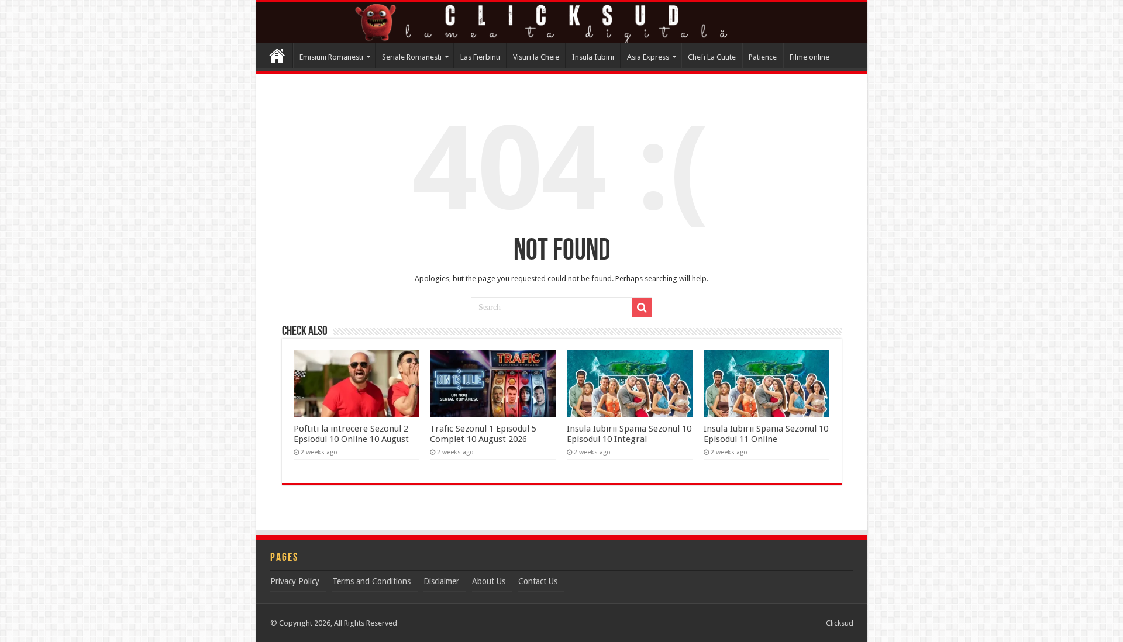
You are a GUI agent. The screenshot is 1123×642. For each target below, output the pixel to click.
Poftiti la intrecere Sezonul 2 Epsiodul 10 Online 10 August (351, 433)
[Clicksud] (561, 22)
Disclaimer (441, 581)
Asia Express (648, 57)
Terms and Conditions (371, 581)
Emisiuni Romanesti (331, 57)
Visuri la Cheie (536, 57)
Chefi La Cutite (712, 57)
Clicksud (277, 55)
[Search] (642, 307)
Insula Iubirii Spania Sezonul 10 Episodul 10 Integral (629, 433)
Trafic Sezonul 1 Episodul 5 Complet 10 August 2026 (483, 433)
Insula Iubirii (593, 57)
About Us (488, 581)
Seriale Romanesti (412, 57)
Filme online (809, 57)
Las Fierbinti (480, 57)
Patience (763, 57)
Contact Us (537, 581)
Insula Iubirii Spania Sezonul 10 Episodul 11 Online (766, 433)
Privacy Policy (294, 581)
